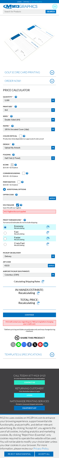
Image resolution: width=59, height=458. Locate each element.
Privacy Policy (40, 448)
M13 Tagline (8, 205)
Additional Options (16, 189)
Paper (6, 126)
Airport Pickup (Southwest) (16, 271)
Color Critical (10, 136)
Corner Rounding (11, 173)
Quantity (7, 97)
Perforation (9, 182)
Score (6, 165)
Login (19, 1)
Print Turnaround (12, 220)
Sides (5, 116)
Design (6, 144)
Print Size (7, 106)
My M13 (26, 1)
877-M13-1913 (37, 1)
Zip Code (7, 262)
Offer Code (8, 194)
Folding (7, 155)
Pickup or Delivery (12, 253)
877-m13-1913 (37, 375)
